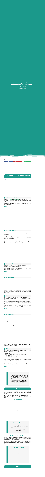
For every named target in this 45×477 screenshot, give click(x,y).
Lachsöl (23, 208)
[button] (41, 7)
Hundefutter (20, 6)
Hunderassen (36, 6)
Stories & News (25, 7)
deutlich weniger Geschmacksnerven (15, 199)
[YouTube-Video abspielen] (17, 217)
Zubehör (30, 6)
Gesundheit (14, 6)
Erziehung (25, 6)
